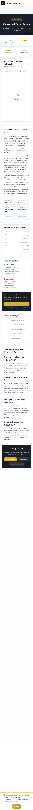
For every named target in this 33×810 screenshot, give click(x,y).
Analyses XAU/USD (17, 334)
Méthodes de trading (16, 338)
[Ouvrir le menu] (29, 3)
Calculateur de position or (16, 320)
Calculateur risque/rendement (16, 329)
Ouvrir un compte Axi (16, 304)
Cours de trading (10, 459)
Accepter (16, 806)
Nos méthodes (23, 459)
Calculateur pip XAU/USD (16, 324)
